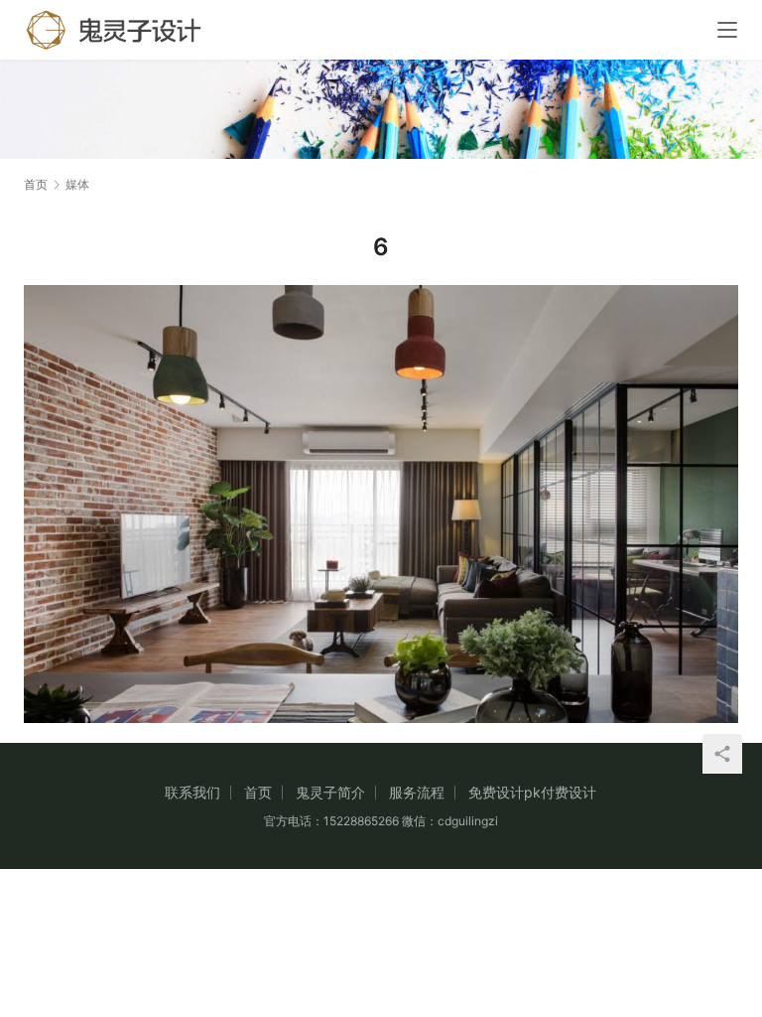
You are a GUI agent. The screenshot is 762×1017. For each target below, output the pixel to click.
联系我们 (192, 792)
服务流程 (416, 792)
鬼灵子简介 (330, 792)
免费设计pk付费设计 (532, 792)
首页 (36, 184)
